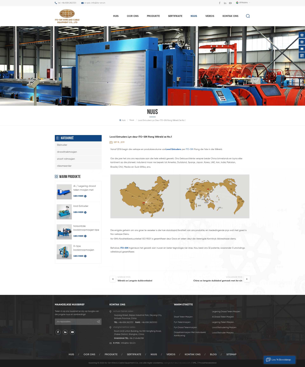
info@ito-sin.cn (98, 3)
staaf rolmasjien (66, 159)
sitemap (231, 354)
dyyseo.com (184, 363)
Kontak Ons (230, 16)
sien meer (78, 196)
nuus (194, 16)
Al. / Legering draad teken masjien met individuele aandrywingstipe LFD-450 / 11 (85, 188)
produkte (153, 16)
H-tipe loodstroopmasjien (83, 248)
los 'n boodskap (281, 360)
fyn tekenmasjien (182, 322)
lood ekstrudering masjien (224, 327)
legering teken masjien (223, 322)
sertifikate (175, 16)
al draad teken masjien (223, 317)
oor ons (133, 16)
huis (116, 16)
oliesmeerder (64, 166)
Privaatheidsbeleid (207, 363)
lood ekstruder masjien (223, 333)
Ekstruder (62, 145)
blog (213, 354)
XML (194, 363)
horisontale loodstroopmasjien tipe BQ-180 (86, 228)
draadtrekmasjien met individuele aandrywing (190, 334)
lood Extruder (80, 206)
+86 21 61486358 (136, 338)
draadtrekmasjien (67, 152)
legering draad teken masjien (226, 312)
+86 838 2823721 (68, 3)
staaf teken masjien (183, 317)
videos (209, 16)
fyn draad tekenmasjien (185, 327)
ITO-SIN (189, 149)
